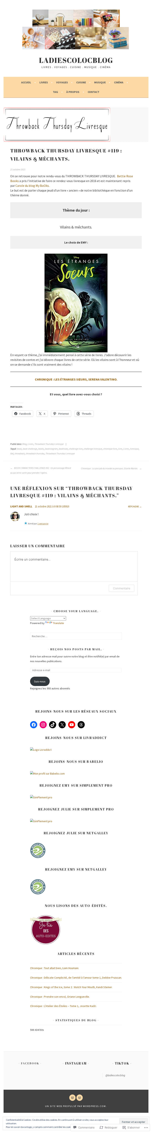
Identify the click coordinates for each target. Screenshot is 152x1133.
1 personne (42, 523)
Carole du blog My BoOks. (32, 186)
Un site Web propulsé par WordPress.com (75, 1106)
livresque (134, 448)
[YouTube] (71, 724)
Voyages (62, 82)
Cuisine (81, 82)
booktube (63, 448)
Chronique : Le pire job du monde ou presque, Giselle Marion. (109, 468)
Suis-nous (40, 681)
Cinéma (118, 82)
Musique (100, 82)
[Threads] (81, 724)
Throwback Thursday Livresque (49, 443)
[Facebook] (33, 724)
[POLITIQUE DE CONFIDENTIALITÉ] (72, 1097)
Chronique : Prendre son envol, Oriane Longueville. (60, 996)
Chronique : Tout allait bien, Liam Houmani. (54, 968)
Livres (43, 82)
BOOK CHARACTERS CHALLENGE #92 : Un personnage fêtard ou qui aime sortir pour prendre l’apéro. (40, 470)
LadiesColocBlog (76, 60)
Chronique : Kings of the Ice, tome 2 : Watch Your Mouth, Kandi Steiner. (71, 987)
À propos (72, 92)
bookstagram (51, 448)
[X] (62, 724)
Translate (58, 623)
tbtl (12, 453)
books (41, 448)
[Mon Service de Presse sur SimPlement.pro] (41, 797)
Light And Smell (21, 506)
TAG (55, 92)
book (19, 448)
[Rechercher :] (76, 636)
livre (120, 448)
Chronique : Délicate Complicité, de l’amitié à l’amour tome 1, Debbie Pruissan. (76, 977)
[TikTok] (52, 724)
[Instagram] (43, 724)
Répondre (133, 506)
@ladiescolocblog (115, 1075)
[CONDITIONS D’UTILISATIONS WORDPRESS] (79, 1097)
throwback (20, 453)
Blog (24, 443)
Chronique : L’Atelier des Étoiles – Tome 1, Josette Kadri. (63, 1006)
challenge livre (76, 448)
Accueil (26, 82)
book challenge (30, 448)
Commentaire (121, 588)
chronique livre (110, 448)
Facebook (30, 1063)
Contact (93, 92)
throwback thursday (35, 453)
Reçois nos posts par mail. (76, 649)
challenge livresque (93, 448)
